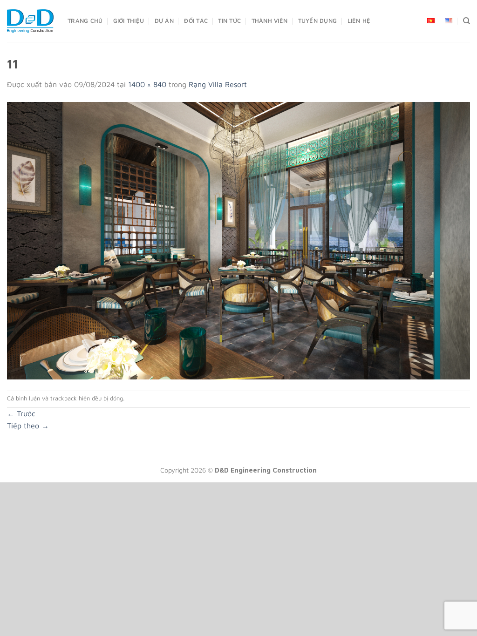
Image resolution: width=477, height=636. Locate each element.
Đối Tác (196, 20)
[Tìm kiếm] (466, 21)
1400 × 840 (147, 84)
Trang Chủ (85, 20)
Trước (21, 413)
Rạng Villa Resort (218, 84)
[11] (238, 240)
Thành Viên (270, 20)
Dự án (164, 20)
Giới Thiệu (128, 20)
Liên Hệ (359, 20)
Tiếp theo (28, 425)
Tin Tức (229, 20)
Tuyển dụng (317, 20)
